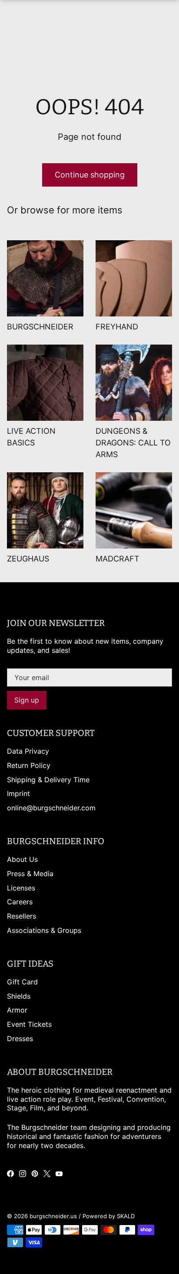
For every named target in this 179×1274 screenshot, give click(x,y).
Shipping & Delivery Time (48, 779)
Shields (18, 996)
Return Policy (28, 765)
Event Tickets (29, 1024)
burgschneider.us (53, 1216)
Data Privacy (28, 751)
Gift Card (22, 981)
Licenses (21, 888)
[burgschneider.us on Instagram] (23, 1174)
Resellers (21, 916)
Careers (20, 901)
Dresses (20, 1038)
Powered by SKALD (109, 1216)
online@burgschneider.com (51, 807)
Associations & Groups (44, 930)
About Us (22, 859)
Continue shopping (90, 174)
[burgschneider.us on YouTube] (59, 1174)
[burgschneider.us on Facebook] (10, 1174)
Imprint (18, 793)
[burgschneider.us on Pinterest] (35, 1174)
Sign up (26, 700)
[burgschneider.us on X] (47, 1174)
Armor (17, 1010)
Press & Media (30, 873)
